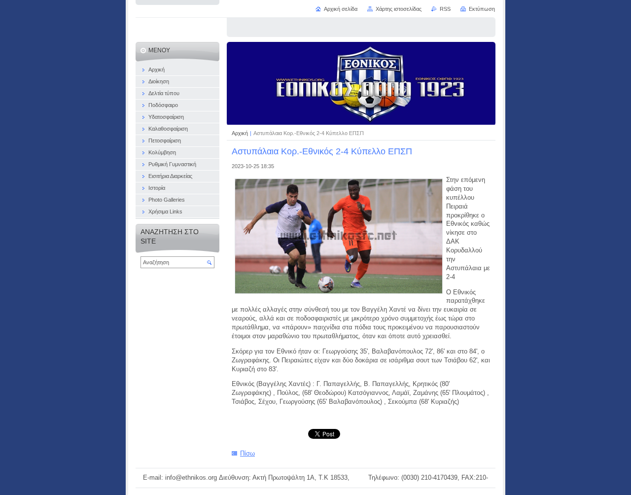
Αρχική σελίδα (340, 9)
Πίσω (247, 453)
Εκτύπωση (482, 9)
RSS (445, 9)
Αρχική (240, 133)
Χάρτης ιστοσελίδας (398, 9)
